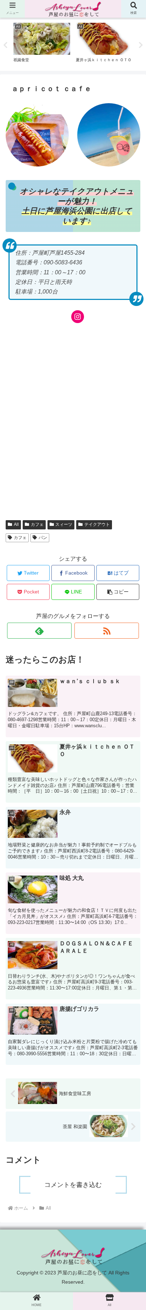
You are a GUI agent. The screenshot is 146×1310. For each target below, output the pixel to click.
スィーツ (63, 524)
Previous (5, 45)
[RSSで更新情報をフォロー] (106, 631)
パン (43, 537)
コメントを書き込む (73, 1184)
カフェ (37, 524)
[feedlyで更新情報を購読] (39, 631)
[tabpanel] (42, 44)
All (16, 524)
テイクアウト (97, 524)
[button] (131, 862)
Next (140, 45)
